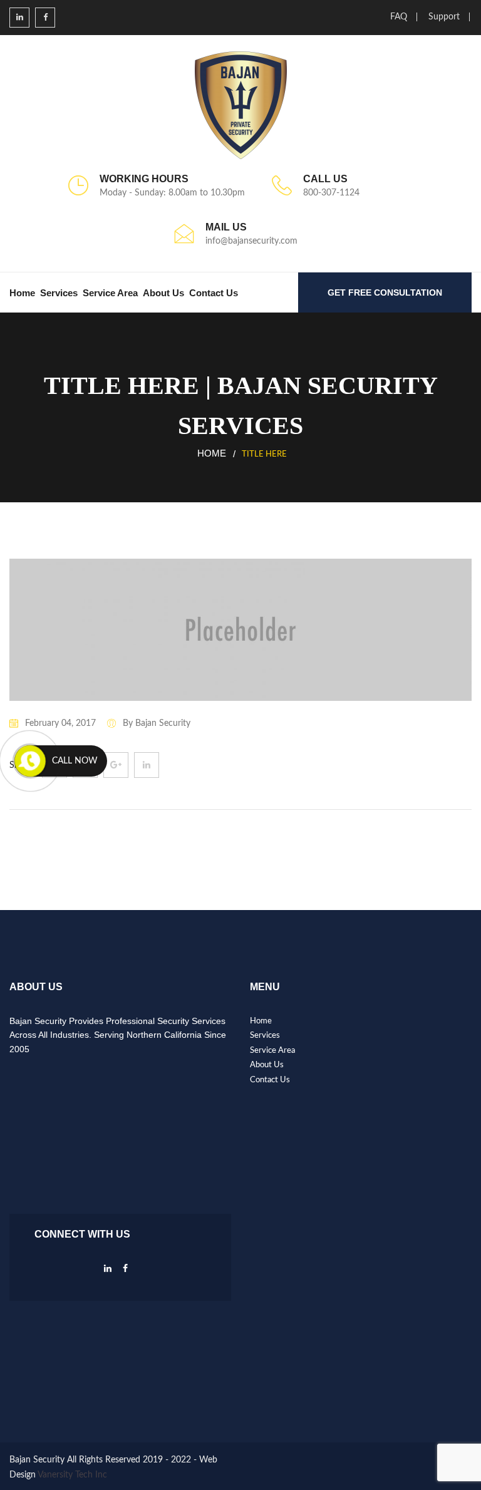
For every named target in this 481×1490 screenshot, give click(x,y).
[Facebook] (125, 1271)
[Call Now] (30, 761)
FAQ (398, 17)
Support (444, 17)
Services (59, 292)
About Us (163, 292)
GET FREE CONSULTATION (385, 292)
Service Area (110, 292)
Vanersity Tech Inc (72, 1475)
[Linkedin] (107, 1271)
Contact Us (213, 292)
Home (22, 292)
